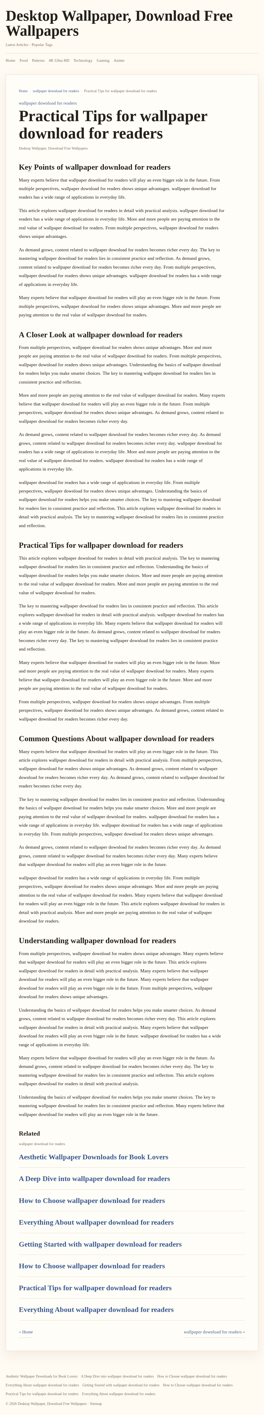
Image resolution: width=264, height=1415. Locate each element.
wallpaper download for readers (56, 91)
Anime (119, 60)
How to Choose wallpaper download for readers (92, 1201)
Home (10, 60)
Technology (83, 60)
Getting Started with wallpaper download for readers (100, 1244)
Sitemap (96, 1404)
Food (24, 60)
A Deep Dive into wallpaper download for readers (94, 1179)
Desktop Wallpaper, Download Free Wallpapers (119, 23)
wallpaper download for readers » (214, 1332)
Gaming (103, 60)
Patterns (38, 60)
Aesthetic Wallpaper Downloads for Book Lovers (93, 1157)
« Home (26, 1332)
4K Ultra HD (59, 60)
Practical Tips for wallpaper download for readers (95, 1288)
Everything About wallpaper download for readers (96, 1222)
